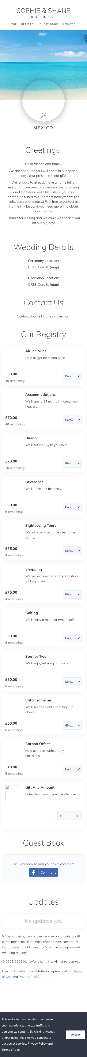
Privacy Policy (29, 977)
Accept (75, 1034)
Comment (48, 872)
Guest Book (49, 24)
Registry (28, 24)
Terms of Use (11, 1050)
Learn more (10, 947)
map (54, 267)
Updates (69, 24)
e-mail (64, 316)
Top (14, 24)
